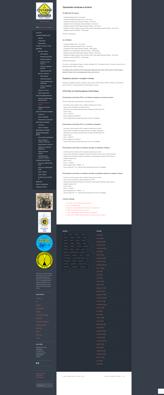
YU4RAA (85, 246)
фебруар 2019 (100, 241)
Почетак (39, 32)
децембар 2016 (100, 294)
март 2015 (99, 347)
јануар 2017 (99, 291)
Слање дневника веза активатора (46, 82)
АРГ (37, 301)
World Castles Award (43, 93)
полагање (66, 263)
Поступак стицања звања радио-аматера (45, 99)
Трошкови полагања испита (43, 103)
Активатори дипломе (46, 56)
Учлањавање (41, 40)
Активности (41, 114)
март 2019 (99, 238)
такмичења (83, 266)
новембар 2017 (100, 258)
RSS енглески (39, 377)
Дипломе (39, 48)
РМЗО (37, 331)
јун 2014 (99, 364)
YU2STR (65, 243)
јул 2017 (99, 271)
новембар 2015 (100, 334)
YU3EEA (78, 243)
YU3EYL (85, 243)
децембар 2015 (100, 331)
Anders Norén (116, 376)
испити (81, 255)
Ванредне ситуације (43, 130)
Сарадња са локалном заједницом (44, 148)
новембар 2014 (100, 354)
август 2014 (100, 357)
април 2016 (99, 317)
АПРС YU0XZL (42, 174)
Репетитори (39, 328)
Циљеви (40, 38)
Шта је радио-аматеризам (45, 137)
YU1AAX (76, 234)
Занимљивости (40, 308)
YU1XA (71, 240)
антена (77, 249)
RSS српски (39, 375)
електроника (66, 255)
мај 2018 (99, 251)
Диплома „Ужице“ (43, 51)
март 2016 (99, 321)
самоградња (74, 266)
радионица (66, 266)
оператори (81, 261)
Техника (38, 338)
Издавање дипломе (45, 71)
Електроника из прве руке (45, 119)
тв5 (89, 266)
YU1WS (65, 240)
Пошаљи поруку (41, 187)
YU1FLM (78, 237)
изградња (74, 255)
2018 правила (44, 54)
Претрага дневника (45, 59)
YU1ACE (65, 237)
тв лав (65, 269)
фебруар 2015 (100, 350)
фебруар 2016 (100, 324)
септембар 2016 (101, 304)
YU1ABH (83, 234)
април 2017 (99, 281)
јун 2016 (99, 311)
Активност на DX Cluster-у (45, 62)
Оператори (39, 318)
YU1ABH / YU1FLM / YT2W (43, 46)
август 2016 (100, 307)
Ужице (71, 249)
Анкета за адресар (42, 184)
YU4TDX (65, 249)
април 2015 (99, 344)
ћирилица (42, 21)
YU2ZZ (72, 243)
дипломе (83, 252)
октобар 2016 (100, 301)
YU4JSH (79, 246)
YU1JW (85, 237)
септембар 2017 (101, 264)
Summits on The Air (43, 90)
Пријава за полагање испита (44, 108)
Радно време (42, 43)
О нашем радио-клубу (43, 35)
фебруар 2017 (100, 288)
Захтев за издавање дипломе (45, 67)
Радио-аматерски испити (42, 321)
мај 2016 (99, 314)
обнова (74, 261)
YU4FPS (72, 246)
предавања (74, 263)
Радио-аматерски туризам (43, 152)
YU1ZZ (77, 240)
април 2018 (99, 255)
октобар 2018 (100, 245)
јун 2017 (99, 274)
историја (87, 255)
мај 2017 (99, 278)
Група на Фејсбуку (43, 117)
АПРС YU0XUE (42, 172)
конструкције (66, 261)
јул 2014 (99, 360)
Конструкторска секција (44, 111)
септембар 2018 (101, 248)
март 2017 (99, 284)
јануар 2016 (99, 327)
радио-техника (82, 263)
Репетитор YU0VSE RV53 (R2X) (45, 168)
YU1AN (72, 237)
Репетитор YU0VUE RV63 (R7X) (45, 164)
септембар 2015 (101, 341)
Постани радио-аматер (44, 95)
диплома (65, 252)
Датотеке (39, 181)
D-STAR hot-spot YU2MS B (45, 178)
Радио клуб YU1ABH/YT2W (75, 376)
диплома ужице (74, 252)
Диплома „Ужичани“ (43, 73)
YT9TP (70, 234)
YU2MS (83, 240)
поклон (87, 261)
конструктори (66, 258)
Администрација (40, 373)
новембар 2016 (100, 297)
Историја (38, 311)
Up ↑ (124, 376)
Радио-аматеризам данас (42, 133)
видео (83, 249)
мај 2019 (99, 235)
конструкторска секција (79, 258)
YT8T (64, 234)
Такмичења (39, 335)
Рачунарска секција (42, 122)
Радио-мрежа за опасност (45, 144)
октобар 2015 (100, 337)
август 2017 (100, 268)
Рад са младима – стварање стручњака (44, 140)
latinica (47, 21)
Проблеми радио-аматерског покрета (43, 156)
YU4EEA (65, 246)
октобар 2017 (100, 261)
